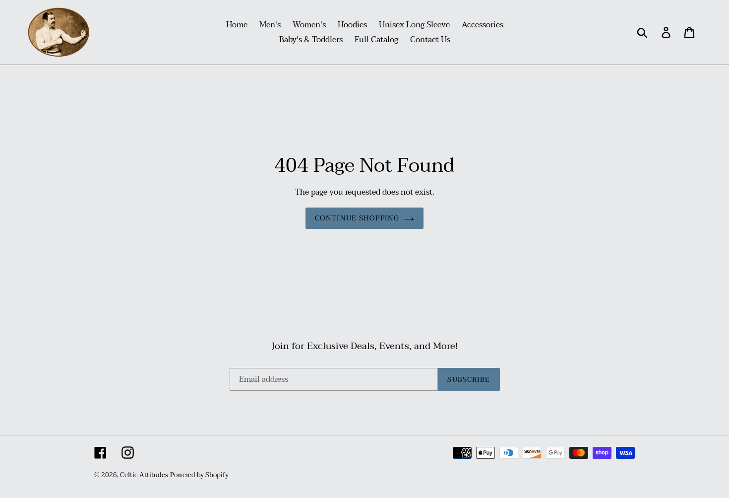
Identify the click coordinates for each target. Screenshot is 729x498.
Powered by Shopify (199, 475)
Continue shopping (357, 218)
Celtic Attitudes (144, 475)
